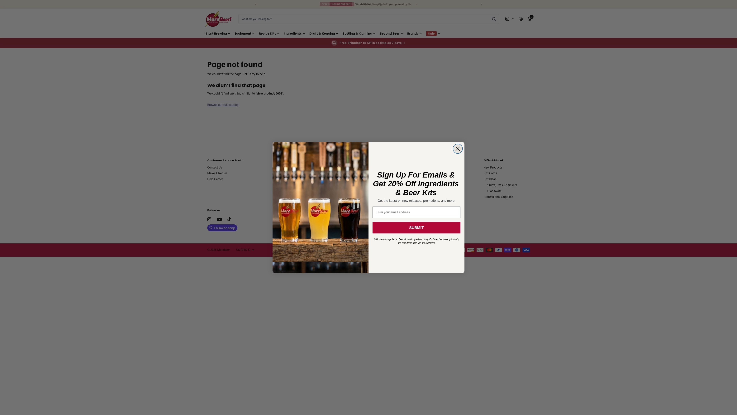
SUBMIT (416, 228)
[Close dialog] (458, 149)
